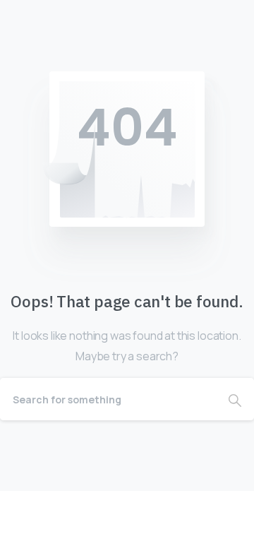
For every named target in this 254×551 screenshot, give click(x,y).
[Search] (235, 399)
